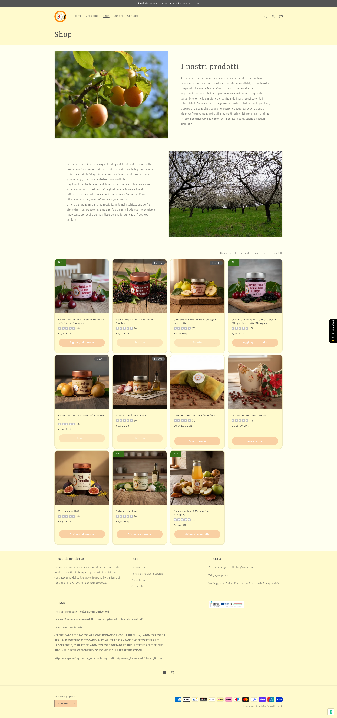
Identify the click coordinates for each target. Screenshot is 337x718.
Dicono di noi (138, 567)
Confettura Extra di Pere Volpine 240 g (81, 417)
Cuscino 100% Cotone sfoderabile (194, 415)
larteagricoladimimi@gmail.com (236, 567)
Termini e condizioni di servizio (147, 574)
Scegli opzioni (197, 441)
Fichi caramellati (68, 511)
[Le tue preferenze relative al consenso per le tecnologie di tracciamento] (331, 712)
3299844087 (220, 575)
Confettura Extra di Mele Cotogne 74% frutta (195, 321)
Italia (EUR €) (64, 704)
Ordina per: (226, 253)
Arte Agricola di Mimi (257, 706)
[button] (265, 16)
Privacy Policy (138, 580)
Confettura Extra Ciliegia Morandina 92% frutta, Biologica (81, 321)
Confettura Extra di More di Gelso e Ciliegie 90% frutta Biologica (254, 321)
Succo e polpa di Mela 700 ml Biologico (192, 513)
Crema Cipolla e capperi (131, 415)
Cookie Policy (138, 586)
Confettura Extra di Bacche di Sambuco (134, 321)
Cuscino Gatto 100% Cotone (249, 415)
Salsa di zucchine (126, 511)
